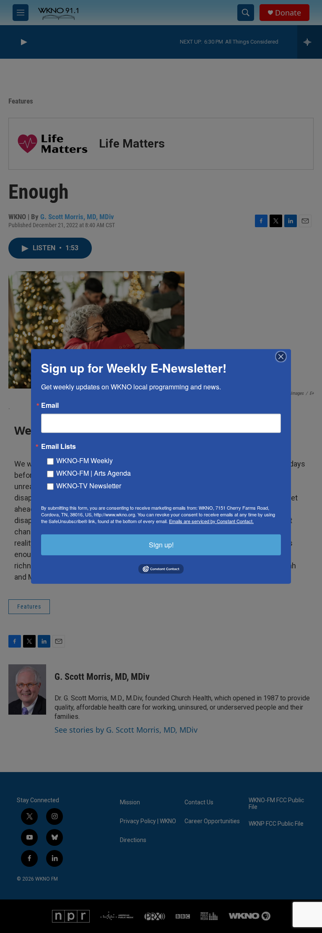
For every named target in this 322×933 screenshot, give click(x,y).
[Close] (283, 357)
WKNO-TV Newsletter (88, 485)
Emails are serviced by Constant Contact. (211, 521)
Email (50, 405)
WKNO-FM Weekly (84, 460)
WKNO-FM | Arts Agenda (93, 473)
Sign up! (161, 544)
